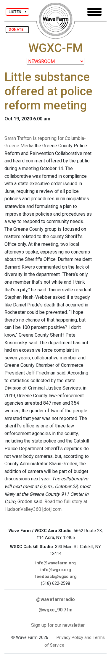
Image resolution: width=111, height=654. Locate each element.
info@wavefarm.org (55, 563)
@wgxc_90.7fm (55, 610)
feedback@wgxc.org (56, 576)
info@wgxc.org (55, 569)
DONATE (17, 29)
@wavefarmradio (55, 599)
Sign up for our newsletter (58, 625)
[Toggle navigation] (94, 12)
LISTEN (17, 11)
